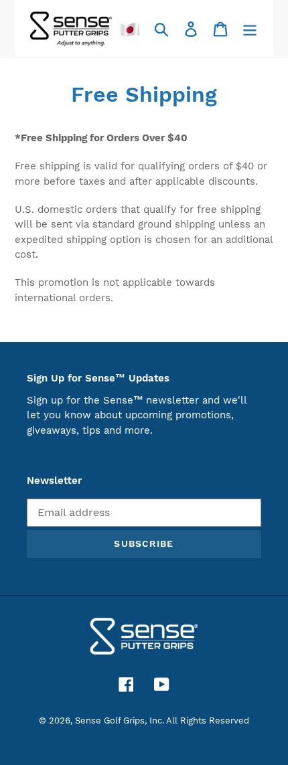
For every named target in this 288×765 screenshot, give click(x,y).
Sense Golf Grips (110, 720)
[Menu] (250, 29)
